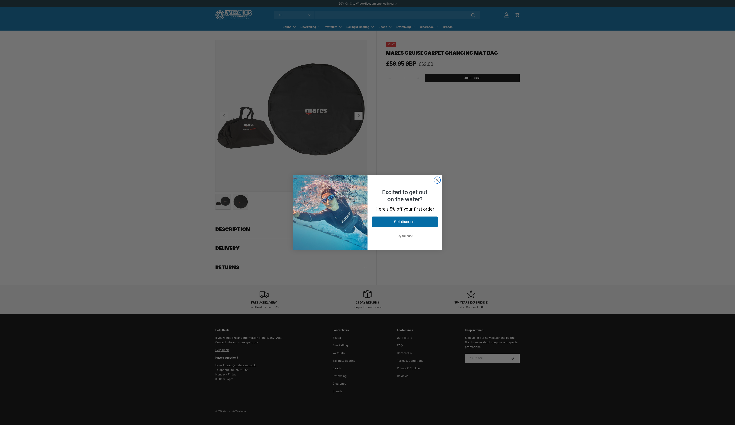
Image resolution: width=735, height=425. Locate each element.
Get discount (405, 221)
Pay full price (405, 236)
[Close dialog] (437, 180)
